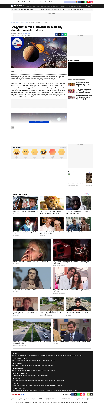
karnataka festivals (59, 380)
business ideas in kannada (48, 370)
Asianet (17, 394)
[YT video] (88, 2)
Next (91, 9)
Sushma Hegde (26, 33)
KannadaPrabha (33, 1)
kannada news (15, 355)
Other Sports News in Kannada (45, 365)
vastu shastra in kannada (48, 380)
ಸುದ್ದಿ (34, 6)
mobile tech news (31, 375)
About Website (13, 399)
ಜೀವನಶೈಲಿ (73, 6)
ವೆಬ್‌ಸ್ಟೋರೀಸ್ (56, 6)
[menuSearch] (91, 6)
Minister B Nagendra (45, 9)
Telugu (39, 1)
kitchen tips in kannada (56, 385)
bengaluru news (44, 355)
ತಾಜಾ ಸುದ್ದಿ (29, 6)
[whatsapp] (85, 2)
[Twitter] (82, 2)
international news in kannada (74, 355)
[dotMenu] (83, 6)
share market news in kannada (33, 370)
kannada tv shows (50, 360)
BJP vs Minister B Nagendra (72, 9)
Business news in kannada (18, 370)
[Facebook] (79, 2)
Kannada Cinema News (17, 360)
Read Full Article (39, 121)
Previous (89, 9)
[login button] (87, 6)
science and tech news (42, 375)
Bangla (47, 1)
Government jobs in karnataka (49, 390)
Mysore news (51, 355)
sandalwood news (40, 360)
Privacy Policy (33, 399)
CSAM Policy (40, 399)
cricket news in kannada (31, 365)
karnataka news (35, 355)
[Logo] (18, 6)
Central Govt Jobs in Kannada (65, 390)
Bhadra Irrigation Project (33, 9)
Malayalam (15, 1)
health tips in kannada (44, 385)
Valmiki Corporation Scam (58, 9)
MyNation (59, 1)
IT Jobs (75, 390)
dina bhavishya (29, 380)
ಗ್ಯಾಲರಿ (38, 6)
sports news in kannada (18, 365)
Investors (90, 398)
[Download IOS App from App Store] (91, 394)
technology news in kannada (19, 375)
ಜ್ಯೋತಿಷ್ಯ (49, 6)
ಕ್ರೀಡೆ (68, 6)
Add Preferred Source (70, 2)
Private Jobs (26, 390)
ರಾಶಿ (13, 127)
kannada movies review (30, 360)
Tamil (43, 1)
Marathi (54, 1)
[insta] (91, 2)
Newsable (20, 1)
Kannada (26, 1)
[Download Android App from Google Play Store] (88, 394)
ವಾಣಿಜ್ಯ (79, 6)
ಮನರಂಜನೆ (43, 6)
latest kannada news (25, 355)
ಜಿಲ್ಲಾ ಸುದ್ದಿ (64, 6)
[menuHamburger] (89, 6)
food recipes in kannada (32, 385)
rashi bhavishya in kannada (18, 380)
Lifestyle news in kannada (18, 385)
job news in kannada (17, 390)
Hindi (50, 1)
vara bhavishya (37, 380)
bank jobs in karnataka (35, 390)
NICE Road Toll (22, 9)
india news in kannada (61, 355)
